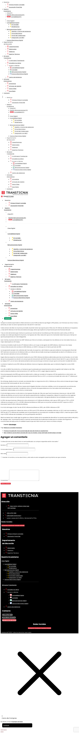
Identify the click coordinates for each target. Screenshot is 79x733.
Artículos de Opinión (15, 86)
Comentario (5, 480)
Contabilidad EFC (16, 17)
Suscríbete (12, 91)
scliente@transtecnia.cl (14, 516)
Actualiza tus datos (15, 63)
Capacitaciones (14, 46)
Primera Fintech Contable (16, 5)
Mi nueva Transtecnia (9, 585)
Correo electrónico (7, 449)
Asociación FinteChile (15, 7)
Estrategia (12, 424)
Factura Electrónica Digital (19, 74)
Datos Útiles (12, 88)
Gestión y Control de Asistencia (21, 31)
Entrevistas (12, 83)
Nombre (4, 445)
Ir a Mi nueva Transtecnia (16, 60)
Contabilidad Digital (17, 68)
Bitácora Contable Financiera (13, 428)
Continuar (6, 725)
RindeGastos (15, 27)
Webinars (12, 51)
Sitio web (3, 453)
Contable (14, 70)
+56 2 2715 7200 (11, 513)
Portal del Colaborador (18, 35)
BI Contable (15, 24)
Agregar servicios (17, 721)
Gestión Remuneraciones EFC (15, 15)
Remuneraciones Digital (18, 72)
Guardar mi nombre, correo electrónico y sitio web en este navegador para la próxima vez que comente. (34, 457)
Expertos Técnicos (14, 54)
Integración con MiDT (17, 37)
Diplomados (12, 49)
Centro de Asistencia (15, 77)
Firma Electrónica (16, 33)
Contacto (7, 93)
